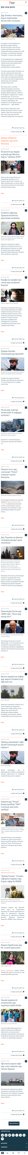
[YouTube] (13, 1153)
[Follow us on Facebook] (6, 1135)
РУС (19, 1153)
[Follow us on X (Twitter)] (16, 1135)
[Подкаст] (2, 1138)
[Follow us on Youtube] (9, 1135)
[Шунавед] (7, 1153)
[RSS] (24, 1135)
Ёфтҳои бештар (14, 1123)
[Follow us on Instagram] (13, 1135)
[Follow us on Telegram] (20, 1135)
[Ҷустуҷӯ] (24, 1153)
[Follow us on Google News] (2, 1135)
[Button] (18, 128)
